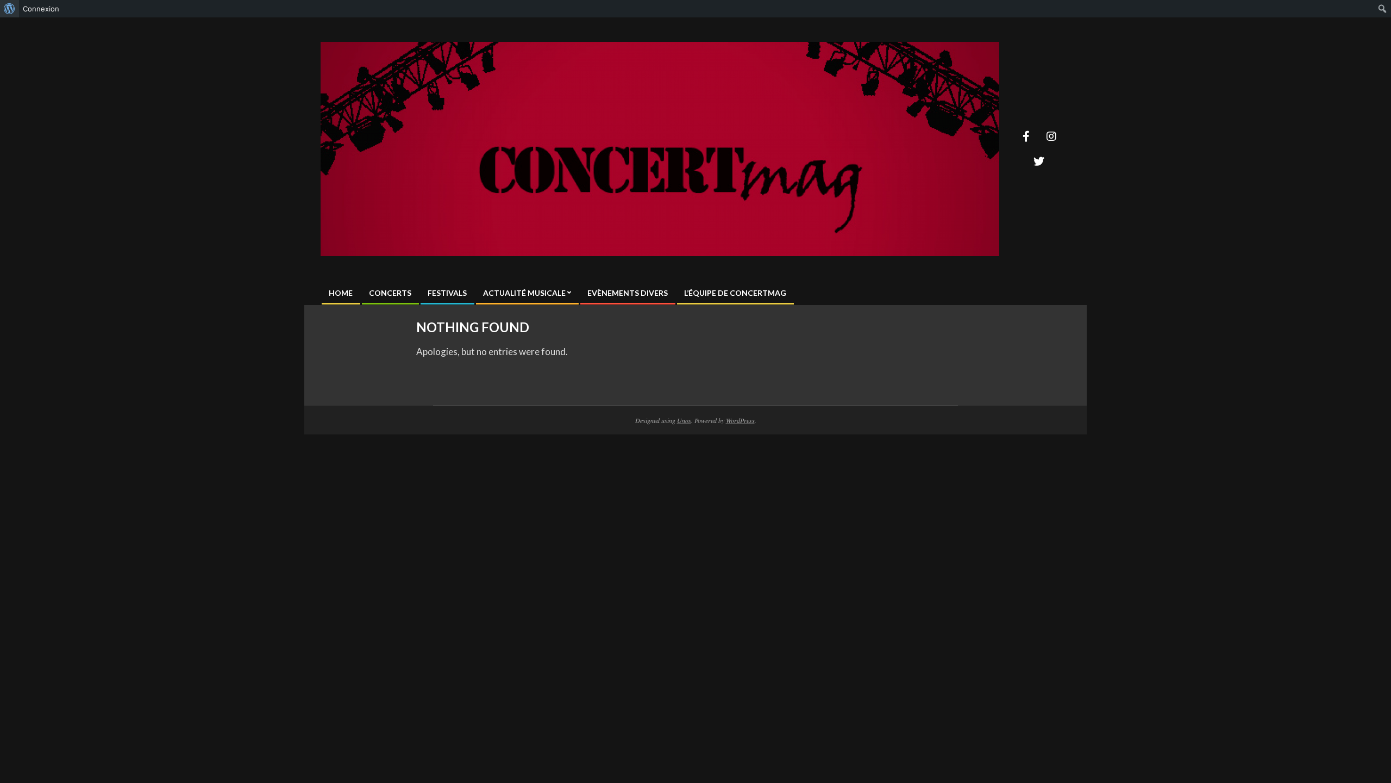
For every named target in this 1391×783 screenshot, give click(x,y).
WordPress (740, 420)
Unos (684, 420)
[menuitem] (9, 8)
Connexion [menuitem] (41, 8)
